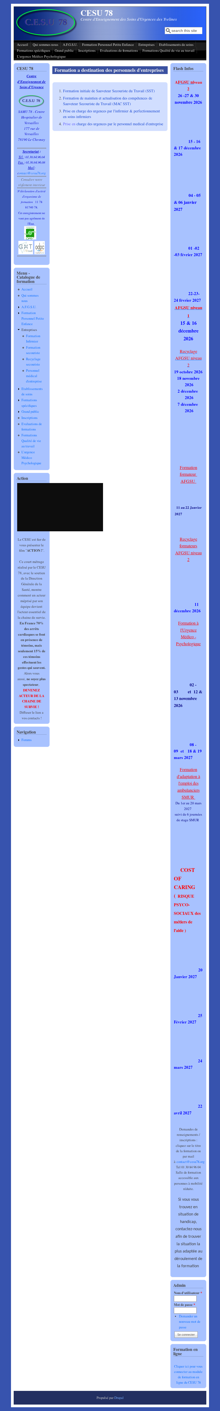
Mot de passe (184, 1304)
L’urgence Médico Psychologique (41, 56)
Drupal (119, 1397)
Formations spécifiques (33, 50)
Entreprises (146, 44)
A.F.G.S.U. (70, 44)
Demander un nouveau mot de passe (189, 1321)
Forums (26, 740)
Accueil (22, 44)
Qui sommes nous (45, 44)
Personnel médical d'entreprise (34, 376)
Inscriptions (87, 50)
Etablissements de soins (176, 44)
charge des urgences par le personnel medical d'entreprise (117, 123)
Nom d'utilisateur (188, 1292)
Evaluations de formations (119, 50)
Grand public (64, 50)
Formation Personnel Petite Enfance (108, 44)
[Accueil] (46, 36)
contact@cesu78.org (190, 1161)
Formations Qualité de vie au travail (168, 50)
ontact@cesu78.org (32, 173)
